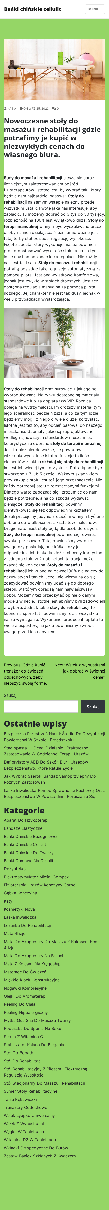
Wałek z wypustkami (24, 1123)
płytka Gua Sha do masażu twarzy (37, 1020)
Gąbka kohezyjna (20, 892)
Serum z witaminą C (23, 1036)
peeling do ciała (19, 1004)
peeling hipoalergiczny (26, 1012)
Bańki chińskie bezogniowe (30, 836)
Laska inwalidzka (20, 917)
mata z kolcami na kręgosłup (32, 963)
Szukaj (10, 695)
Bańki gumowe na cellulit (28, 860)
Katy (8, 901)
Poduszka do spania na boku (32, 1028)
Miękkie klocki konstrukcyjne (32, 979)
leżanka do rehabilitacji (27, 925)
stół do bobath (18, 1052)
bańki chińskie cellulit (25, 844)
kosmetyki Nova (19, 909)
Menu (93, 9)
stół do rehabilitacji (23, 1060)
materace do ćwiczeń (25, 971)
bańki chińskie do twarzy (29, 852)
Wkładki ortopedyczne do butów (36, 1147)
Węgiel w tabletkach (24, 1131)
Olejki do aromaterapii (25, 996)
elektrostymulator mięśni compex (36, 876)
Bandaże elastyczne (23, 828)
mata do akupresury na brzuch (34, 955)
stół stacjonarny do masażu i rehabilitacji (44, 1083)
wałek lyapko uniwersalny (29, 1115)
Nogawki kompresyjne (25, 988)
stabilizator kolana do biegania (34, 1044)
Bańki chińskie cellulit (32, 9)
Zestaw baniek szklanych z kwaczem (40, 1155)
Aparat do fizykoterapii (27, 820)
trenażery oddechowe (25, 1107)
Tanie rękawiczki (20, 1099)
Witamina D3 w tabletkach (30, 1139)
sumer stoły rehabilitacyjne (30, 1091)
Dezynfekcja (16, 868)
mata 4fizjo (15, 933)
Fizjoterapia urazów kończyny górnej (40, 884)
